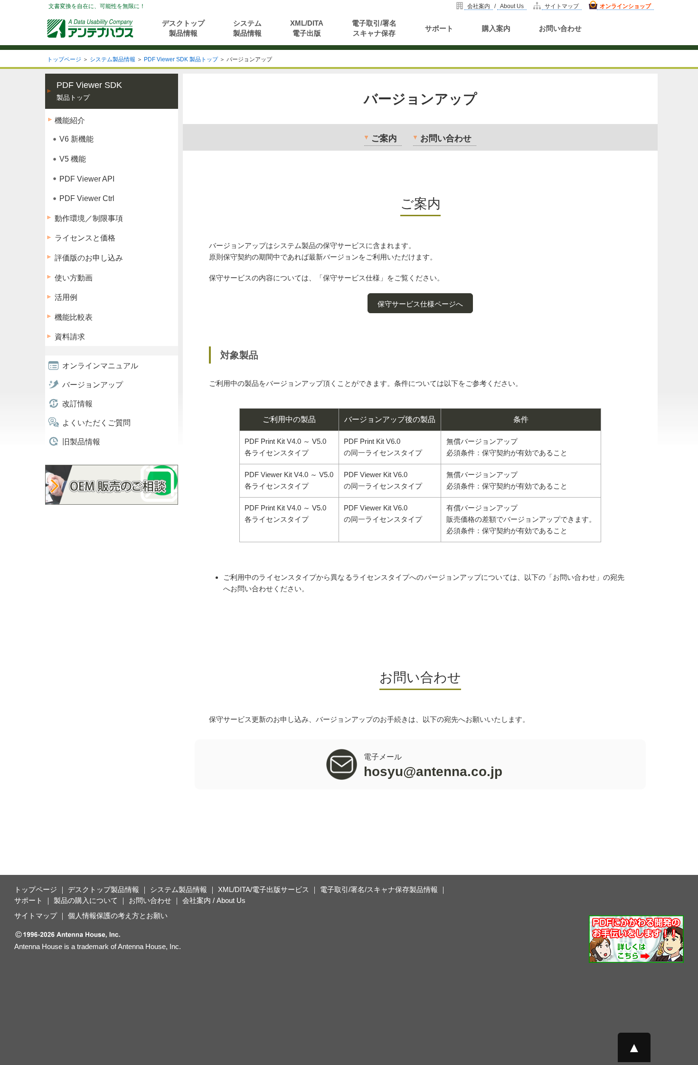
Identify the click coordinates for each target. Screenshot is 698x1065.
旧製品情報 (81, 442)
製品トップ (89, 91)
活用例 (66, 297)
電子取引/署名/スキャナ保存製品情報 (379, 889)
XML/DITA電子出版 (306, 28)
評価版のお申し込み (89, 258)
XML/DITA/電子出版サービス (263, 889)
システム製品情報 (247, 28)
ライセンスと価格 (85, 238)
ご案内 (384, 138)
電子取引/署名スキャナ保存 (374, 28)
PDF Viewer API (86, 179)
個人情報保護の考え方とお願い (118, 915)
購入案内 (496, 28)
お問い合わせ (560, 28)
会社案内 (478, 6)
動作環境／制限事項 (89, 218)
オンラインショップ (625, 6)
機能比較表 (74, 317)
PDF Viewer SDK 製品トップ (181, 59)
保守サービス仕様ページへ (420, 304)
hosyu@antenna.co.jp (433, 771)
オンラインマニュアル (100, 366)
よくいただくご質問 (96, 423)
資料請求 (70, 337)
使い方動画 (74, 278)
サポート (439, 28)
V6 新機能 (76, 139)
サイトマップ (562, 6)
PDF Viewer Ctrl (86, 198)
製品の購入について (86, 900)
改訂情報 (77, 404)
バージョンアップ (92, 385)
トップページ (64, 59)
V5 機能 (72, 159)
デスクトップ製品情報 (183, 28)
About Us (512, 6)
